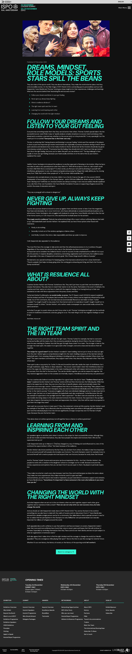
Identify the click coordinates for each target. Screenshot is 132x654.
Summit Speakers (28, 610)
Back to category (65, 552)
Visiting (5, 631)
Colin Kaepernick (49, 216)
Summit (25, 600)
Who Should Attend (29, 616)
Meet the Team (89, 625)
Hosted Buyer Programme (11, 637)
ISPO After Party (66, 610)
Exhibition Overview (9, 607)
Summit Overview (28, 607)
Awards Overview (48, 607)
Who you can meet (67, 613)
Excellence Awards (48, 610)
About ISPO (87, 607)
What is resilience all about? (40, 103)
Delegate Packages (29, 619)
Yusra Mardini (67, 177)
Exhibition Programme (10, 619)
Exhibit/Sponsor (111, 607)
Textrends (45, 616)
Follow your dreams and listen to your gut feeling (47, 95)
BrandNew (45, 613)
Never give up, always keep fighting (43, 99)
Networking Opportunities (70, 607)
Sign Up (108, 600)
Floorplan (6, 628)
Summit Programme (29, 613)
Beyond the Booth (9, 613)
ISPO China (23, 650)
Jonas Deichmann (54, 211)
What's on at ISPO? (9, 616)
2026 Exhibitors (8, 625)
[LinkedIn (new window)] (129, 250)
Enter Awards (110, 610)
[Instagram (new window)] (129, 238)
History (86, 610)
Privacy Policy (5, 650)
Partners (87, 613)
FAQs (85, 616)
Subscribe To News (90, 631)
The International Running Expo (94, 628)
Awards (45, 600)
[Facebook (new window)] (129, 232)
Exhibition (7, 600)
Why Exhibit (7, 610)
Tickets (86, 622)
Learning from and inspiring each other (44, 110)
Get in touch (88, 634)
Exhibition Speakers (9, 622)
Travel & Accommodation (92, 619)
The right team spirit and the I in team (44, 106)
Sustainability (14, 649)
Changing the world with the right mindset (45, 114)
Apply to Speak (8, 634)
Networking (66, 600)
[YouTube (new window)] (129, 244)
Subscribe (109, 613)
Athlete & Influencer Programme (72, 619)
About (86, 600)
